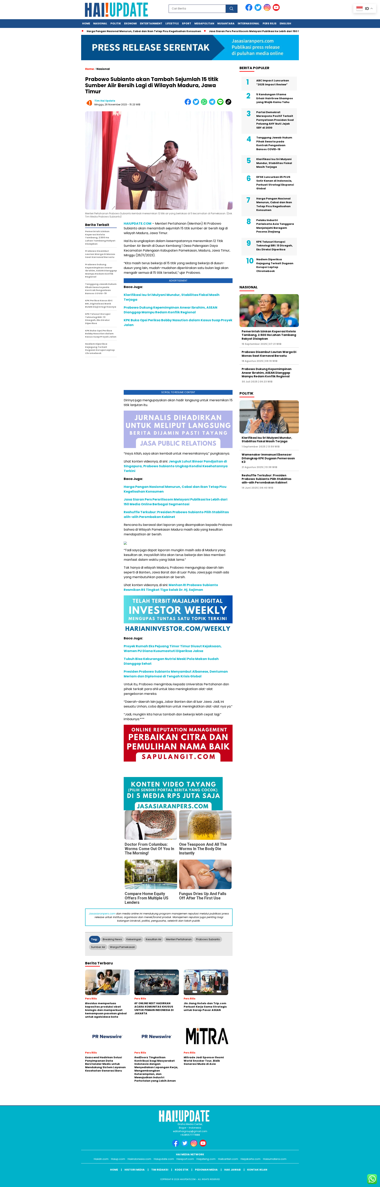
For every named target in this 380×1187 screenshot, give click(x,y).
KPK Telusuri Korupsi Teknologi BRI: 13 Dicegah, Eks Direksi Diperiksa (274, 245)
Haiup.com (118, 1159)
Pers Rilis (269, 23)
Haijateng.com (206, 1159)
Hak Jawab (232, 1170)
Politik (115, 23)
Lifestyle (172, 23)
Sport (186, 23)
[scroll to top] (365, 1181)
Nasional (100, 23)
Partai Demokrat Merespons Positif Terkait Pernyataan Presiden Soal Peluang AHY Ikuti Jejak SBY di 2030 (275, 120)
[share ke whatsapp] (205, 104)
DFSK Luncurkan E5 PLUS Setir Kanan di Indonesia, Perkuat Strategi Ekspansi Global (275, 183)
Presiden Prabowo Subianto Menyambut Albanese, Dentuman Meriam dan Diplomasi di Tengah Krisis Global (176, 674)
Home (86, 23)
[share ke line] (221, 104)
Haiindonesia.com (139, 1159)
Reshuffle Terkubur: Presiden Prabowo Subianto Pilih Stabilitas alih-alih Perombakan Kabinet (266, 478)
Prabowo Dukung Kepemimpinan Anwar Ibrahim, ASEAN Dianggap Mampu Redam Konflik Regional (170, 310)
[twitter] (259, 10)
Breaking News (112, 939)
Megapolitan (204, 23)
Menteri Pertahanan (179, 939)
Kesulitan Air (154, 939)
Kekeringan (133, 939)
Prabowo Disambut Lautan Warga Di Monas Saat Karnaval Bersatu (269, 354)
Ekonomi (130, 23)
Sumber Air (98, 947)
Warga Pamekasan (122, 947)
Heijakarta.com (250, 1159)
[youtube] (277, 10)
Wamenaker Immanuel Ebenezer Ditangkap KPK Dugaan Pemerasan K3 (268, 458)
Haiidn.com (101, 1159)
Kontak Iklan (257, 1170)
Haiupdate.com (164, 1159)
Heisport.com (185, 1159)
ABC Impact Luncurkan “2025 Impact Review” (272, 82)
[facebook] (249, 10)
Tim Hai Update (104, 100)
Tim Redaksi (159, 1170)
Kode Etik (181, 1170)
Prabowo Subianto (208, 939)
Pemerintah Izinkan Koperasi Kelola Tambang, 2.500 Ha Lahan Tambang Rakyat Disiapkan (269, 334)
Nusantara (226, 23)
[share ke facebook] (189, 104)
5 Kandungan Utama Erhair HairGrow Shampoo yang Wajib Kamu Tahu (274, 98)
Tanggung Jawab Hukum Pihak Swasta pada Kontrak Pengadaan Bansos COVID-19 (274, 143)
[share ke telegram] (213, 104)
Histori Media (134, 1170)
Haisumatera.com (274, 1159)
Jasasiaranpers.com (102, 913)
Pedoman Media (206, 1170)
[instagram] (268, 10)
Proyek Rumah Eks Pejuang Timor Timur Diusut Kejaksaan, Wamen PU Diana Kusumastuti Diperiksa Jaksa (173, 648)
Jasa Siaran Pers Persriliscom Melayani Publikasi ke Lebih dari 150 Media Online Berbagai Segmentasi (263, 31)
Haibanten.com (228, 1159)
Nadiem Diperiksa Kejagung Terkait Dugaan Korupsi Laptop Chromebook (274, 265)
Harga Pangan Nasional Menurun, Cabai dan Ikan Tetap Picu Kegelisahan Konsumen (129, 31)
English (285, 23)
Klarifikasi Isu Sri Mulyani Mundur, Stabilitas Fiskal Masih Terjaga (274, 163)
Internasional (248, 23)
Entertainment (151, 23)
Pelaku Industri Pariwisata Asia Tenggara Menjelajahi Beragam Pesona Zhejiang (275, 226)
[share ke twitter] (197, 104)
